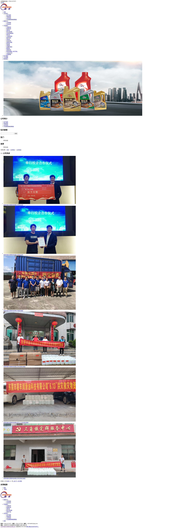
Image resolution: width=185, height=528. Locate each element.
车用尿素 (8, 54)
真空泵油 (8, 37)
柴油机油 (8, 28)
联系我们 (5, 59)
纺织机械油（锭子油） (12, 51)
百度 (5, 489)
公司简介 (5, 13)
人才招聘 (5, 57)
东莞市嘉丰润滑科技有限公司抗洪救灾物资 (14, 366)
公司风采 (8, 18)
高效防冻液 (9, 42)
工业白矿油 (9, 52)
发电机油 (8, 49)
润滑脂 (8, 45)
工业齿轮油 (9, 36)
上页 (14, 481)
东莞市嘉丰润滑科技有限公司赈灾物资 (13, 310)
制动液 (8, 43)
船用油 (8, 48)
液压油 (8, 34)
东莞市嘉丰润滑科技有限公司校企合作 (13, 205)
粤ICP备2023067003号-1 (32, 526)
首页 (4, 12)
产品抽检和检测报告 (11, 19)
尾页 (21, 481)
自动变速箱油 (9, 33)
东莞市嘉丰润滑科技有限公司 (8, 526)
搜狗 (4, 487)
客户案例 (5, 56)
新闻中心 (5, 21)
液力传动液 (9, 31)
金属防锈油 (9, 46)
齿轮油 (8, 30)
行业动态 (8, 24)
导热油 (8, 39)
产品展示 (5, 25)
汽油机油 (8, 27)
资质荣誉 (8, 16)
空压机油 (8, 40)
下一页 (17, 481)
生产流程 (8, 15)
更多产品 (8, 511)
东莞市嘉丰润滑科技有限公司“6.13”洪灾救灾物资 (15, 422)
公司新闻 (8, 22)
